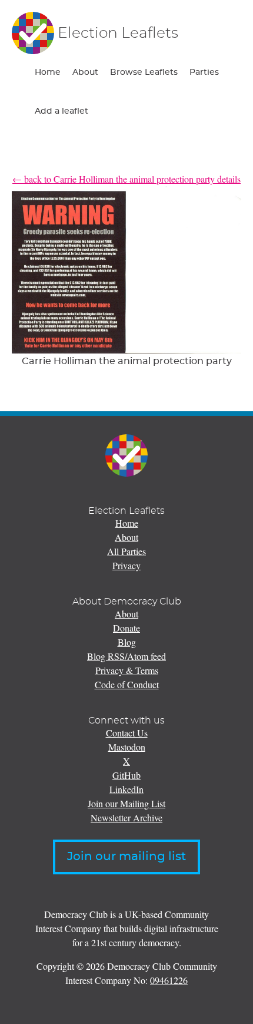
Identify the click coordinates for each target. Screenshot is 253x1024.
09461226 (169, 980)
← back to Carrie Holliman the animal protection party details (126, 179)
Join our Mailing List (126, 803)
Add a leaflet (61, 111)
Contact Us (127, 732)
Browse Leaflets (144, 72)
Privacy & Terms (126, 670)
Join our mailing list (126, 857)
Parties (204, 72)
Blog (127, 642)
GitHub (126, 775)
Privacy (126, 565)
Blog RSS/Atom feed (126, 656)
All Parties (126, 551)
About (85, 72)
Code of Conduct (127, 684)
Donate (126, 628)
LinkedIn (126, 789)
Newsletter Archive (126, 817)
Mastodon (126, 747)
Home (48, 72)
